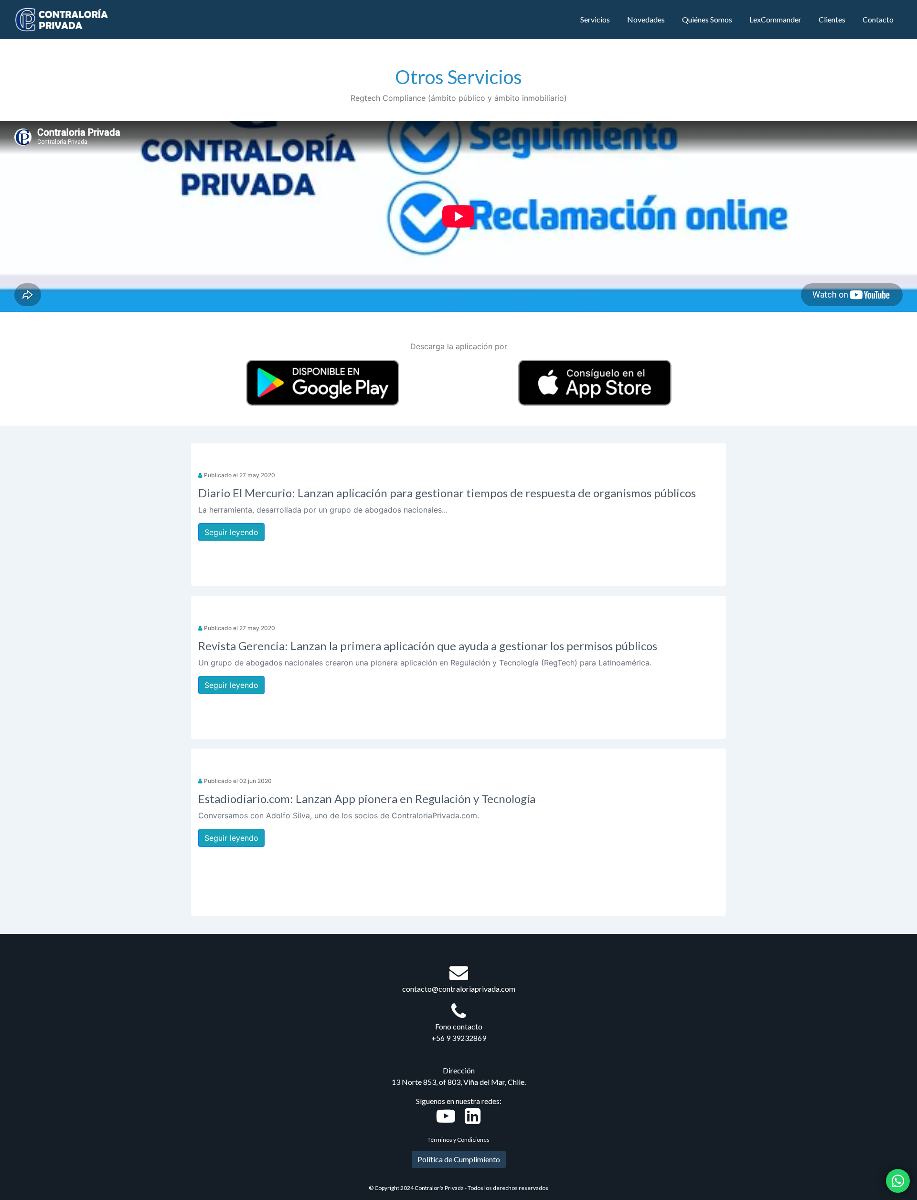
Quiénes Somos (707, 19)
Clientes (832, 19)
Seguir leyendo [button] (231, 532)
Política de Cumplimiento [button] (458, 1159)
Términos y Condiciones (458, 1139)
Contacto (878, 19)
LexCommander (775, 19)
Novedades (646, 19)
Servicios (595, 19)
